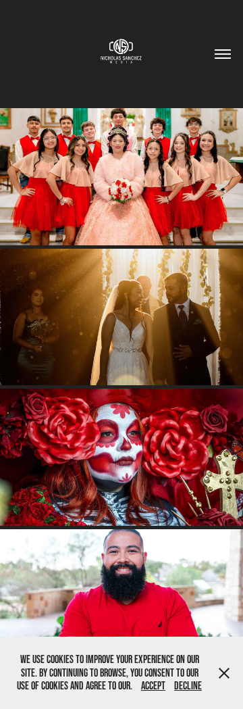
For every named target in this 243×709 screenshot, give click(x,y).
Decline (188, 685)
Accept (153, 685)
